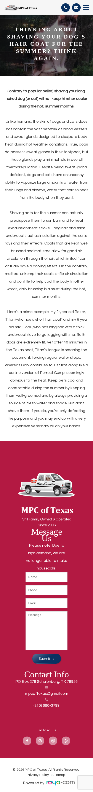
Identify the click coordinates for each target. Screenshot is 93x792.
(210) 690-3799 (46, 705)
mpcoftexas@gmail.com (46, 694)
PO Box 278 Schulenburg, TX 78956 (46, 682)
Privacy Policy (38, 775)
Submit (45, 659)
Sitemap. (58, 775)
